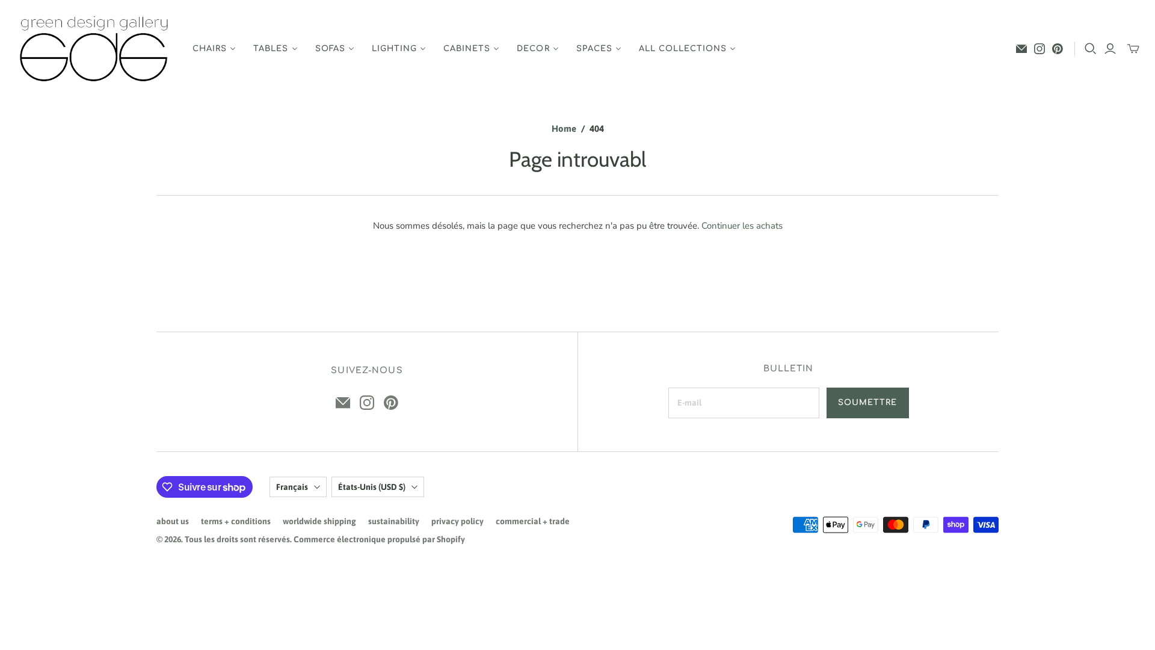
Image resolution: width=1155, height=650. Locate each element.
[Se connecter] (1110, 48)
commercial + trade (533, 521)
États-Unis (371, 487)
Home (564, 128)
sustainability (393, 521)
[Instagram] (1039, 48)
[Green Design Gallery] (94, 49)
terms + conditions (236, 521)
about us (172, 521)
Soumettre (867, 402)
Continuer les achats (742, 226)
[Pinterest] (1057, 48)
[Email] (1021, 48)
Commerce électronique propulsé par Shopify (379, 539)
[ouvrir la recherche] (1091, 49)
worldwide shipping (319, 521)
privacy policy (457, 521)
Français (292, 487)
